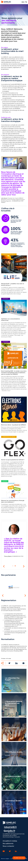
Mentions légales (5, 858)
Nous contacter (8, 846)
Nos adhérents (8, 843)
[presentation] (4, 566)
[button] (12, 565)
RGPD (25, 858)
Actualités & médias (10, 841)
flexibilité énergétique (8, 139)
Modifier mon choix (19, 858)
